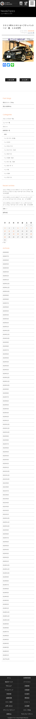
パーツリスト (27, 682)
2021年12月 (6, 471)
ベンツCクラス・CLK (10, 150)
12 (13, 231)
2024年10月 (6, 338)
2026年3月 (6, 272)
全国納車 (27, 690)
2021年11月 (6, 475)
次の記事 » (25, 80)
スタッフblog (27, 710)
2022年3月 (6, 459)
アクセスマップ (9, 690)
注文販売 (27, 694)
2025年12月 (6, 283)
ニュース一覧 (31, 32)
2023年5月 (6, 405)
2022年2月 (6, 463)
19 (13, 234)
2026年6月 (6, 260)
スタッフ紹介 (9, 702)
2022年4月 (6, 455)
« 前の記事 (10, 80)
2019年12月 (6, 565)
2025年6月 (6, 307)
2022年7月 (6, 444)
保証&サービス (9, 682)
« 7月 (4, 242)
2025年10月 (6, 291)
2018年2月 (6, 651)
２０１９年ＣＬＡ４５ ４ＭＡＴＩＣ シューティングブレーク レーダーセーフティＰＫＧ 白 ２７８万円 (17, 198)
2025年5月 (6, 311)
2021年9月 (6, 483)
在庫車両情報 (27, 678)
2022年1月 (6, 467)
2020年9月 (6, 530)
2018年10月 (6, 620)
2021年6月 (6, 495)
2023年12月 (6, 377)
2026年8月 (6, 252)
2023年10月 (6, 385)
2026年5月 (6, 264)
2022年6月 (6, 448)
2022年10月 (6, 432)
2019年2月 (6, 604)
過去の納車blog (7, 106)
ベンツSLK (7, 173)
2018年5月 (6, 639)
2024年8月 (6, 346)
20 (18, 234)
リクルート (27, 702)
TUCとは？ (9, 686)
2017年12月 (6, 659)
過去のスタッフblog (8, 102)
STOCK (21, 5)
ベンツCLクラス (8, 146)
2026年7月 (6, 256)
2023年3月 (6, 412)
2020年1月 (6, 561)
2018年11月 (6, 616)
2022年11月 (6, 428)
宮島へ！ (5, 208)
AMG (5, 134)
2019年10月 (6, 573)
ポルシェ (5, 126)
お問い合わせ (9, 706)
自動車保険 (9, 698)
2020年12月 (6, 518)
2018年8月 (6, 628)
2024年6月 (6, 354)
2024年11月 (6, 334)
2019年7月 (6, 585)
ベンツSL (6, 169)
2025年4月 (6, 315)
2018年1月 (6, 655)
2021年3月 (6, 506)
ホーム (9, 678)
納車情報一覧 (6, 130)
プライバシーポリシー (9, 710)
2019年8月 (6, 581)
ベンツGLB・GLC (9, 158)
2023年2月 (6, 416)
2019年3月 (6, 600)
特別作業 (9, 694)
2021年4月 (6, 502)
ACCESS (26, 5)
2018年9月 (6, 624)
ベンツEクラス (8, 154)
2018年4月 (6, 643)
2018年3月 (6, 647)
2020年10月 (6, 526)
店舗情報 (27, 686)
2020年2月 (6, 557)
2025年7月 (6, 303)
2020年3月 (6, 553)
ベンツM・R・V (8, 165)
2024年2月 (6, 369)
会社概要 (27, 706)
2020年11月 (6, 522)
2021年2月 (6, 510)
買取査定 (27, 698)
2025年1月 (6, 326)
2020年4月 (6, 549)
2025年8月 (6, 299)
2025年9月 (6, 295)
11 (9, 231)
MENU (32, 3)
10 (5, 231)
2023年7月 (6, 397)
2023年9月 (6, 389)
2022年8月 (6, 440)
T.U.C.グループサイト (27, 714)
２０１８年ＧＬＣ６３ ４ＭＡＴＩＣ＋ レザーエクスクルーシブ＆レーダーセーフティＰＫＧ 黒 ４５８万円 (18, 204)
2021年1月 (6, 514)
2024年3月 (6, 365)
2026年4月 (6, 268)
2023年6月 (6, 401)
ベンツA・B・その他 (9, 138)
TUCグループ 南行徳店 (9, 3)
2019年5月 (6, 592)
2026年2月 (6, 276)
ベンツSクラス (8, 177)
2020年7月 (6, 538)
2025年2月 (6, 322)
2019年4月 (6, 596)
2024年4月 (6, 362)
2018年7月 (6, 631)
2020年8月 (6, 534)
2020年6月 (6, 541)
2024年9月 (6, 342)
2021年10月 (6, 479)
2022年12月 (6, 424)
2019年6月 (6, 588)
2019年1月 (6, 608)
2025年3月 (6, 319)
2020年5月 (6, 545)
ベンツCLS (7, 142)
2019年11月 (6, 569)
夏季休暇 (5, 212)
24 (5, 237)
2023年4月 (6, 408)
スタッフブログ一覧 (8, 118)
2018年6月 (6, 635)
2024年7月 (6, 350)
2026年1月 (6, 279)
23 (31, 234)
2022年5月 (6, 452)
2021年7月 (6, 491)
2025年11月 (6, 287)
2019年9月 (6, 577)
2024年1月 (6, 373)
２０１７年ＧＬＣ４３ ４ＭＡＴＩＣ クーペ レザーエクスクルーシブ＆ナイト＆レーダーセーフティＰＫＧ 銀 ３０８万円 (18, 191)
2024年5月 (6, 358)
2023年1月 (6, 420)
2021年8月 (6, 487)
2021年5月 (6, 498)
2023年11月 (6, 381)
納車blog (9, 714)
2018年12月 (6, 612)
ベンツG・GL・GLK (9, 161)
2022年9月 (6, 436)
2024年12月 (6, 330)
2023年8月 (6, 393)
